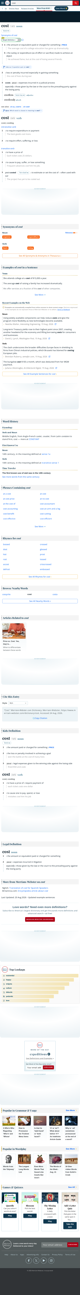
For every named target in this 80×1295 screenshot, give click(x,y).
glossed (43, 549)
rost (5, 559)
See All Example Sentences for (39, 374)
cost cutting (45, 513)
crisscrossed (45, 564)
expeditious (38, 1054)
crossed (43, 544)
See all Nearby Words (39, 601)
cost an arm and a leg (50, 508)
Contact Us (45, 1255)
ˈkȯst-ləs (19, 95)
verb (19, 118)
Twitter (36, 1260)
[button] (44, 8)
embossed (45, 569)
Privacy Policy (57, 1255)
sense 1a (46, 454)
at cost (43, 493)
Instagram (51, 1260)
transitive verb (7, 148)
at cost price (8, 498)
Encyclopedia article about (33, 890)
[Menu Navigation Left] (2, 8)
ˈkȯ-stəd (23, 172)
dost (5, 549)
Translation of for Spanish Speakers (28, 888)
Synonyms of (9, 35)
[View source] (56, 324)
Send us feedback (63, 310)
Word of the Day (40, 1050)
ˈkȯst (5, 30)
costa (55, 594)
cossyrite (6, 594)
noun (19, 26)
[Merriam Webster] (40, 1045)
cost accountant (47, 503)
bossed (6, 544)
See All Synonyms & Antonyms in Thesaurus (39, 255)
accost (6, 564)
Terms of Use (70, 1255)
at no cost (44, 498)
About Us (14, 1255)
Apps (22, 1255)
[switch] (11, 40)
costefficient (46, 518)
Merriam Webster (7, 1244)
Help (7, 1255)
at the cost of (9, 503)
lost (4, 554)
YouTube (44, 1260)
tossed (43, 559)
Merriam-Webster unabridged (40, 919)
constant (34, 439)
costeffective (9, 518)
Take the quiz (70, 1225)
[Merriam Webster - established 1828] (7, 3)
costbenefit (8, 513)
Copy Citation (41, 718)
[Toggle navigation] (2, 3)
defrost (6, 569)
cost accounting (10, 508)
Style (4, 703)
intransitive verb (8, 127)
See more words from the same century (20, 476)
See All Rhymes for (39, 576)
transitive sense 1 (50, 462)
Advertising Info (33, 1255)
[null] (49, 1054)
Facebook (29, 1260)
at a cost (7, 493)
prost (42, 554)
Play (10, 1216)
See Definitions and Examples (39, 1058)
